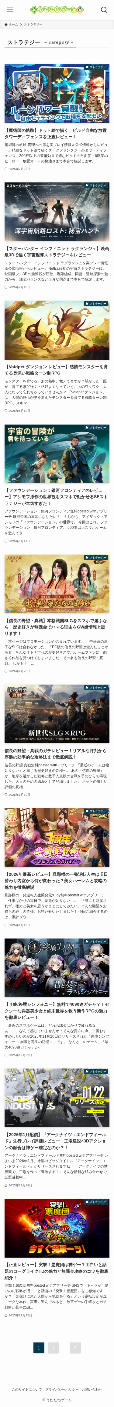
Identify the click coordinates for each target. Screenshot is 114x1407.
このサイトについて (27, 1389)
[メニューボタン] (10, 10)
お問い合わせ (92, 1389)
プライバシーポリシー (62, 1389)
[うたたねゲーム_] (57, 10)
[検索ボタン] (104, 10)
